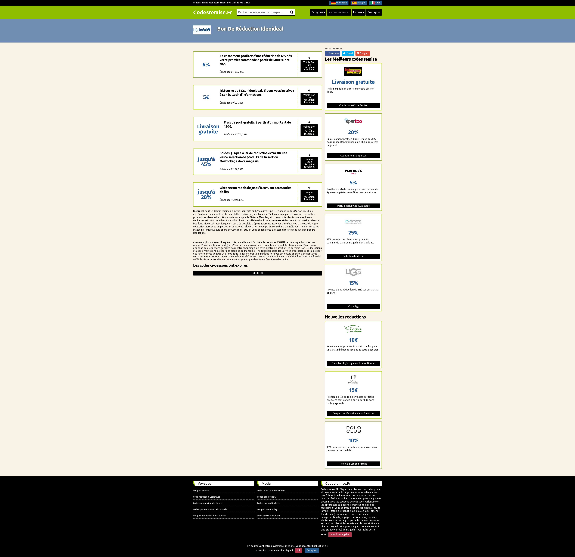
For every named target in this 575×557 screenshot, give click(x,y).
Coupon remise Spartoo (353, 155)
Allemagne (341, 2)
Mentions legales (340, 534)
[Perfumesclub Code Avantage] (353, 171)
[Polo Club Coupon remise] (353, 429)
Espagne (361, 2)
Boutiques (374, 12)
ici (298, 550)
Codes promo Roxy (266, 496)
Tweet (349, 53)
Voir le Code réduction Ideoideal (309, 163)
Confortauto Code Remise (353, 105)
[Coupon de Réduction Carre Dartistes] (353, 379)
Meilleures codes (339, 12)
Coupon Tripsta (201, 490)
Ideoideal (257, 273)
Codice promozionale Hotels (207, 503)
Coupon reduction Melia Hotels (209, 515)
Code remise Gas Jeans (268, 515)
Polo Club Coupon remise (353, 463)
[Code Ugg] (353, 272)
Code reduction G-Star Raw (271, 490)
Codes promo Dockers (268, 503)
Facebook (333, 53)
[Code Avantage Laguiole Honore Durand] (353, 329)
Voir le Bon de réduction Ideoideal (309, 66)
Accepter (312, 550)
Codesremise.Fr (212, 12)
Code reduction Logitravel (206, 496)
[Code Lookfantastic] (353, 222)
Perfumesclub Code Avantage (353, 205)
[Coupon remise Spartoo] (353, 121)
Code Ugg (353, 306)
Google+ (364, 53)
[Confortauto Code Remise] (353, 71)
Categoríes (318, 12)
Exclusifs (358, 12)
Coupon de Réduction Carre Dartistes (353, 413)
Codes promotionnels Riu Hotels (210, 509)
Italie (377, 2)
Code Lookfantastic (353, 256)
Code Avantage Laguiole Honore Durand (353, 363)
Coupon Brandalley (267, 509)
